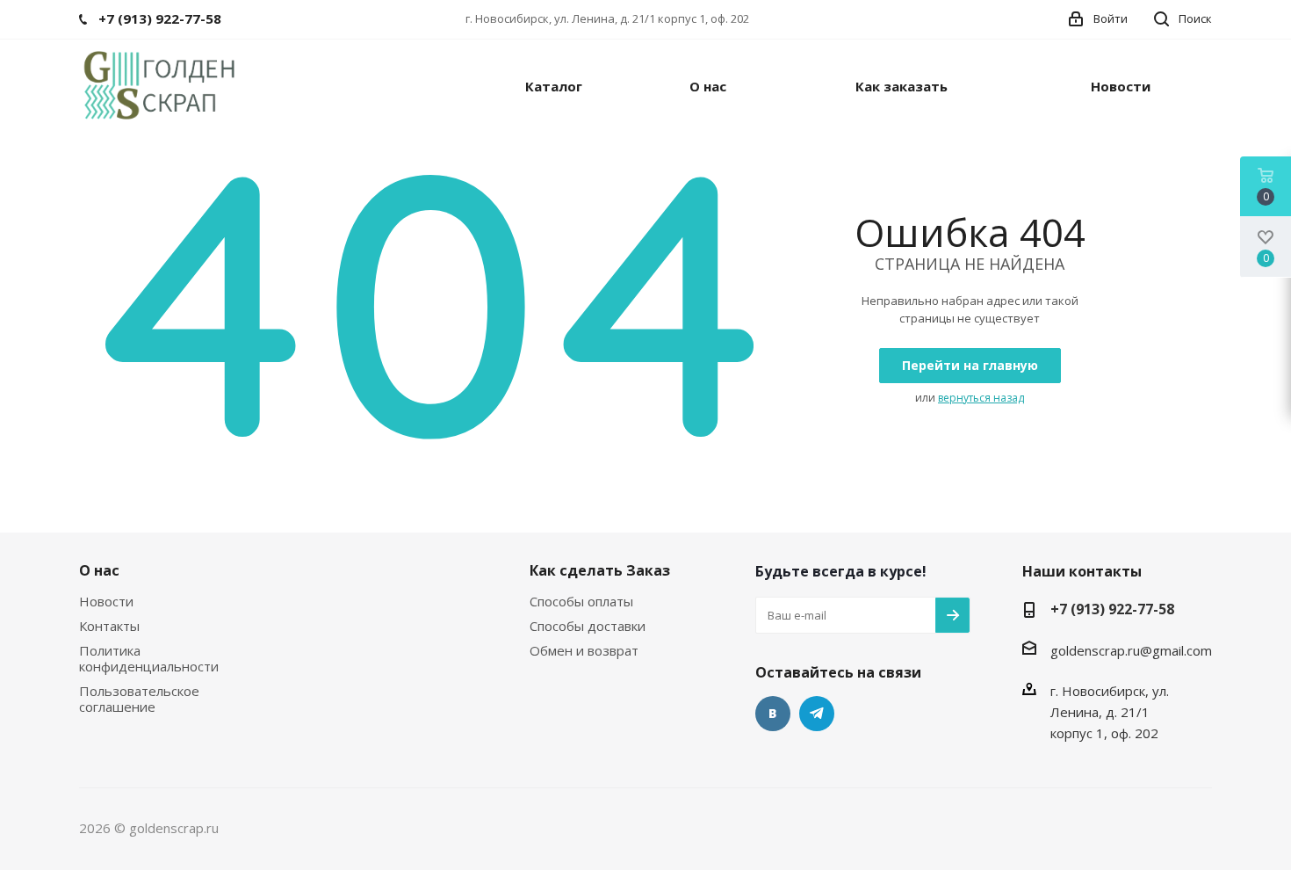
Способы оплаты (581, 601)
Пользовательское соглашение (139, 698)
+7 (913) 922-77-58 (1112, 609)
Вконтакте (772, 713)
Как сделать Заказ (600, 570)
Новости (106, 601)
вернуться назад (981, 397)
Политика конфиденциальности (149, 658)
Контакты (109, 626)
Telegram (816, 713)
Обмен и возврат (584, 650)
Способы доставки (588, 626)
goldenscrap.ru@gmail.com (1131, 650)
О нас (99, 570)
